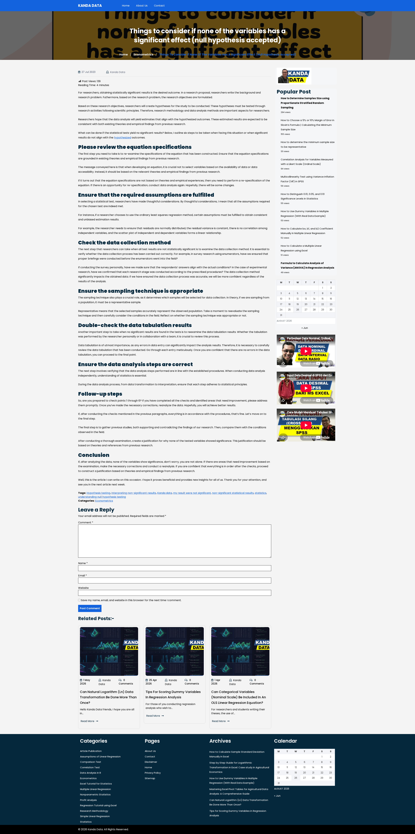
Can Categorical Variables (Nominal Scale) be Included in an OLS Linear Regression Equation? (238, 697)
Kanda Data (117, 72)
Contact (159, 5)
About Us (142, 5)
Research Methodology (94, 811)
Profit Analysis (88, 800)
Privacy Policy (153, 772)
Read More (87, 721)
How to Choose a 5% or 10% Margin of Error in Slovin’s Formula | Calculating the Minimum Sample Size (307, 124)
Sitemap (150, 778)
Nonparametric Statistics (95, 794)
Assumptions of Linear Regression (100, 756)
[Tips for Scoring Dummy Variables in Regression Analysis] (175, 651)
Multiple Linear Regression (95, 789)
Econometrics (143, 54)
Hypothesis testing (98, 493)
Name (83, 563)
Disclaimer (151, 762)
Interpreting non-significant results (133, 493)
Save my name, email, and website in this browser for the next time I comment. (131, 600)
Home (126, 5)
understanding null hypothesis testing (102, 497)
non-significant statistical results (233, 493)
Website (83, 588)
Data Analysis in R (90, 772)
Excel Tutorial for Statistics (96, 783)
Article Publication (91, 751)
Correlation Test (90, 767)
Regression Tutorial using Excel (98, 805)
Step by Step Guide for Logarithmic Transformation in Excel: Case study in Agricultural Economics (239, 767)
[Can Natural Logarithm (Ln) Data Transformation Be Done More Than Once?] (109, 651)
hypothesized (122, 137)
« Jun (305, 328)
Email (82, 575)
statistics (260, 493)
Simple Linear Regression (95, 816)
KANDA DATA (90, 5)
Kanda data (164, 493)
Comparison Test (90, 762)
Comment (85, 522)
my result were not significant (192, 493)
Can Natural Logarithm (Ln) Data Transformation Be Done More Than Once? (108, 697)
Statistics (86, 821)
